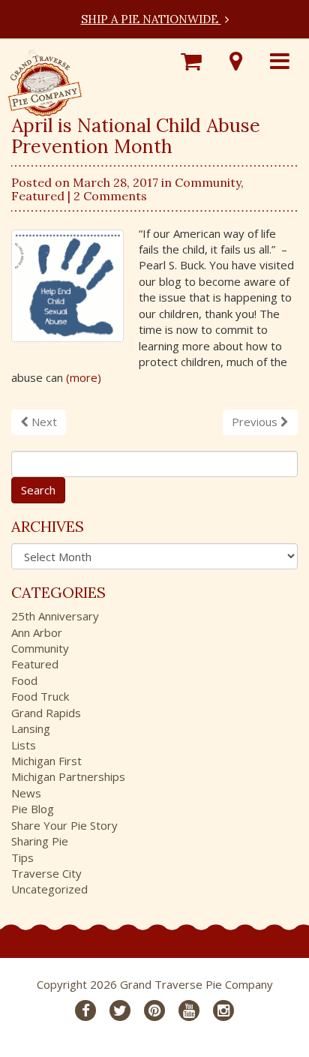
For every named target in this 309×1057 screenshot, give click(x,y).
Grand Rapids (46, 712)
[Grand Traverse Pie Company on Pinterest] (154, 1010)
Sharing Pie (39, 840)
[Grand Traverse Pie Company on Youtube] (189, 1010)
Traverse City (46, 873)
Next (42, 421)
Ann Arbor (36, 632)
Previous (256, 421)
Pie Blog (32, 808)
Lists (23, 744)
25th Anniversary (55, 615)
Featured (37, 195)
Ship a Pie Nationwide (151, 19)
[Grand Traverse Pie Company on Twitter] (120, 1010)
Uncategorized (49, 888)
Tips (22, 857)
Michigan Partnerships (68, 776)
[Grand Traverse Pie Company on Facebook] (85, 1010)
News (26, 792)
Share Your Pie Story (64, 825)
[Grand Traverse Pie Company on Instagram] (223, 1010)
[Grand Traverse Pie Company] (45, 79)
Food (24, 680)
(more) (83, 377)
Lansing (30, 728)
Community (208, 182)
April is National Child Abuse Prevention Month (135, 135)
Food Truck (40, 696)
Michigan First (46, 760)
